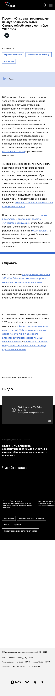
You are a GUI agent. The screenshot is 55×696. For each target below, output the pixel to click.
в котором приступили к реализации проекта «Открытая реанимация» (24, 218)
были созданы (40, 230)
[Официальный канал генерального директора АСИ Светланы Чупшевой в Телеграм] (42, 682)
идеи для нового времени (31, 518)
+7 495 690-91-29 (17, 666)
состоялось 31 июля (13, 151)
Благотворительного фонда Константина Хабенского (24, 331)
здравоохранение (13, 54)
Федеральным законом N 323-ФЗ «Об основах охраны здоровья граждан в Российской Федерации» (26, 278)
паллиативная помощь (38, 54)
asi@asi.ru (36, 666)
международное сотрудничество (20, 531)
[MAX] (16, 682)
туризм (17, 524)
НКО (6, 524)
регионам (9, 61)
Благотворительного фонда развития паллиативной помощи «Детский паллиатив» (25, 345)
